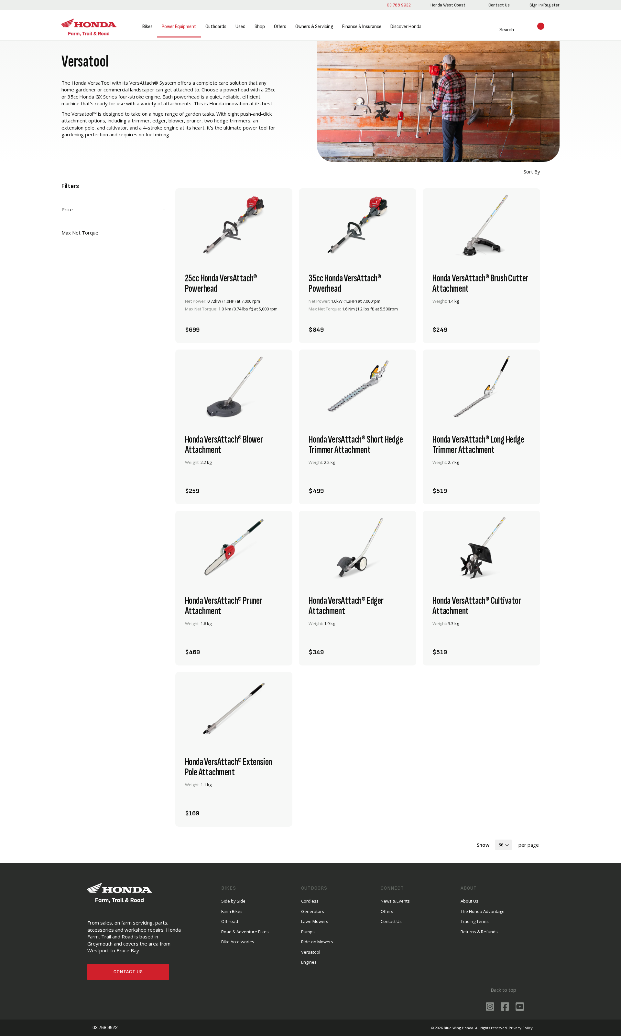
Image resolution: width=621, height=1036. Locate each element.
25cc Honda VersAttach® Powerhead (221, 283)
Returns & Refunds (479, 932)
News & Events (395, 901)
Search (506, 30)
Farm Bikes (232, 911)
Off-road (229, 921)
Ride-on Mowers (317, 942)
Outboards (215, 27)
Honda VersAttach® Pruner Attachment (223, 606)
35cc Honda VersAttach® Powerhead (345, 283)
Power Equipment (179, 27)
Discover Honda (405, 27)
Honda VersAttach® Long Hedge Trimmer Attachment (478, 444)
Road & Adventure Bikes (245, 932)
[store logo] (88, 27)
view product (234, 309)
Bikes (147, 27)
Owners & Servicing (314, 27)
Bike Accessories (237, 942)
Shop (260, 27)
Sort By (531, 171)
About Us (469, 901)
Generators (312, 911)
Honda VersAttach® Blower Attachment (224, 444)
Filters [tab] (70, 186)
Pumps (308, 932)
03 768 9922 (399, 5)
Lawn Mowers (314, 921)
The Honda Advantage (483, 911)
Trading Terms (475, 921)
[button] (275, 326)
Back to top (503, 990)
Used (240, 27)
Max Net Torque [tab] (79, 232)
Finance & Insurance (361, 27)
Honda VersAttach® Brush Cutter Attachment (480, 283)
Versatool (310, 952)
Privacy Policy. (521, 1027)
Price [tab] (67, 209)
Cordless (310, 901)
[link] (448, 5)
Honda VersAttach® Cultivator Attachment (476, 606)
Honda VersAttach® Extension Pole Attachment (228, 767)
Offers (280, 27)
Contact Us (128, 972)
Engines (309, 962)
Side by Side (233, 901)
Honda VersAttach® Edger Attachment (346, 606)
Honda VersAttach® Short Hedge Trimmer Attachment (356, 444)
